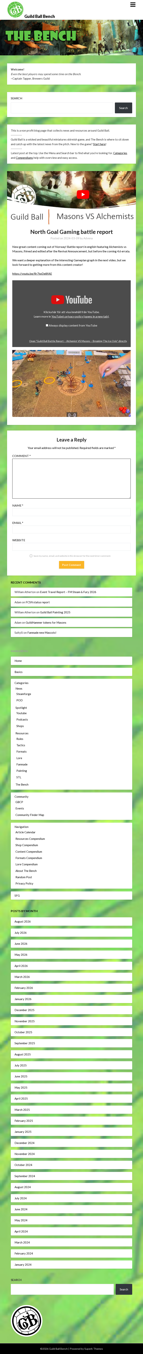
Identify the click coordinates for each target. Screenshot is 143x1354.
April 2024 (21, 1231)
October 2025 (23, 1032)
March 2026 (22, 976)
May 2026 (21, 954)
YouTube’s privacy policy (80, 316)
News (18, 688)
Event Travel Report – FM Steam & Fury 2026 (68, 592)
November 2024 (25, 1154)
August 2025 (23, 1054)
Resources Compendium (30, 838)
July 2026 (21, 932)
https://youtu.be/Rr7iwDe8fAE (32, 273)
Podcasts (22, 719)
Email (17, 522)
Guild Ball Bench (39, 16)
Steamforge (23, 694)
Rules (19, 738)
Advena (88, 238)
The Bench (21, 784)
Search (16, 98)
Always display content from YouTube (73, 325)
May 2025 (21, 1087)
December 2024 (24, 1143)
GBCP (19, 802)
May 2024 (21, 1220)
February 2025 (24, 1120)
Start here (99, 144)
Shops (20, 726)
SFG (17, 895)
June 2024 (21, 1209)
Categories (120, 153)
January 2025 (23, 1131)
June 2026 (21, 943)
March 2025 (22, 1109)
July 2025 (21, 1065)
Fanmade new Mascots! (41, 632)
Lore (19, 758)
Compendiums (24, 157)
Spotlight (21, 707)
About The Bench (26, 870)
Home (18, 660)
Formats (21, 751)
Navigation (21, 826)
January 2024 (23, 1264)
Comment (21, 456)
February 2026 (24, 987)
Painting (21, 770)
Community (21, 796)
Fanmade (22, 764)
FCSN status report (38, 602)
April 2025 (21, 1098)
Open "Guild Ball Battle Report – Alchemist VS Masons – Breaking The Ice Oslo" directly (78, 341)
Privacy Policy (24, 883)
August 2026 (23, 921)
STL (18, 777)
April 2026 (21, 965)
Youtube (21, 713)
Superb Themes (93, 1348)
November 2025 (25, 1021)
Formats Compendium (28, 858)
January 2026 (23, 999)
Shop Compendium (26, 845)
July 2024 (21, 1198)
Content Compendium (28, 851)
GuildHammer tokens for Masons (46, 622)
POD (19, 700)
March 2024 (22, 1242)
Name (17, 505)
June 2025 (21, 1076)
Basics (19, 672)
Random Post (23, 877)
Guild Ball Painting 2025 (55, 612)
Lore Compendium (26, 864)
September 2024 (25, 1176)
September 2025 (25, 1043)
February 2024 (24, 1253)
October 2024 (23, 1165)
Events (19, 808)
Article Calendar (25, 832)
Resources (21, 733)
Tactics (20, 745)
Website (18, 540)
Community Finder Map (29, 815)
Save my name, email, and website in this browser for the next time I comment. (72, 555)
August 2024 (23, 1187)
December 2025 (24, 1010)
